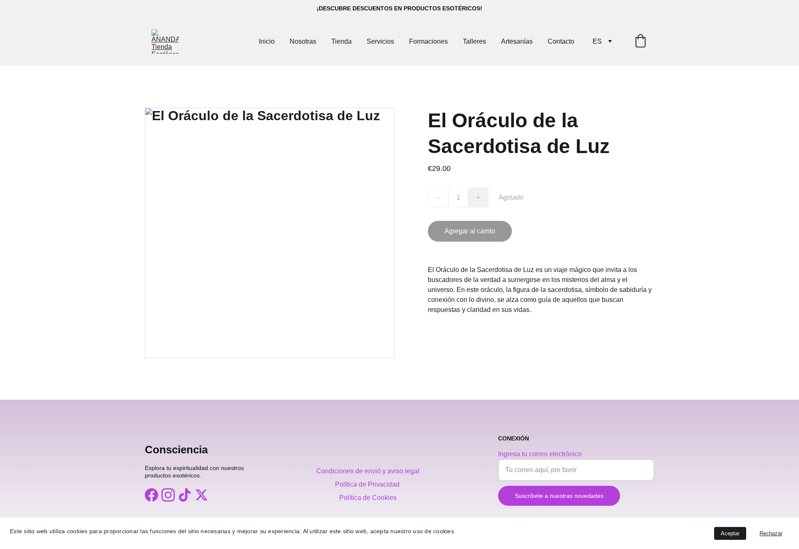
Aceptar (730, 533)
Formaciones (428, 41)
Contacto (561, 41)
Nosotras (303, 41)
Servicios (380, 41)
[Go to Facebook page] (151, 495)
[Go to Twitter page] (201, 495)
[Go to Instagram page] (168, 495)
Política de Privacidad (368, 484)
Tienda (341, 41)
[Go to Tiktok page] (184, 495)
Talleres (474, 41)
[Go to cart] (640, 41)
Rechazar (770, 533)
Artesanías (517, 41)
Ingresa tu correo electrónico (540, 454)
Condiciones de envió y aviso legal (367, 471)
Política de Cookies (368, 497)
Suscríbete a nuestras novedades (559, 495)
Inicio (267, 41)
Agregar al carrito (469, 231)
